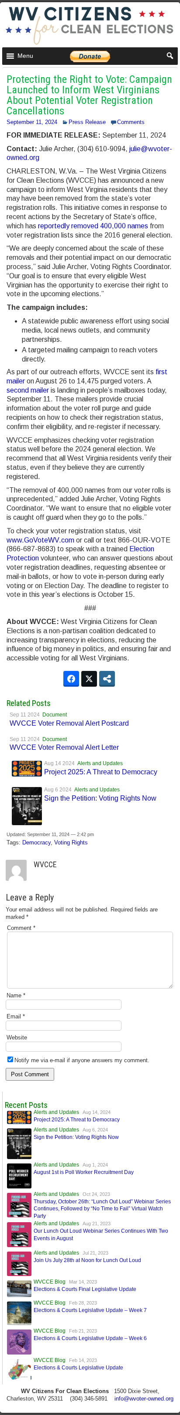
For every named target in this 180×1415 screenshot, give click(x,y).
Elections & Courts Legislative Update (78, 1368)
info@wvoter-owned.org (143, 1398)
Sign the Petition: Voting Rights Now (100, 798)
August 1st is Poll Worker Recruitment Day (84, 1172)
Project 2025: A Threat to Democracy (100, 772)
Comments (131, 122)
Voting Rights (71, 842)
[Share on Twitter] (89, 679)
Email (16, 1016)
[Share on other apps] (107, 679)
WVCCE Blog (50, 1282)
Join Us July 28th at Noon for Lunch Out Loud (87, 1260)
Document (54, 715)
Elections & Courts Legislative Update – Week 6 (90, 1338)
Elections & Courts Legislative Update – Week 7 (90, 1310)
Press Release (87, 122)
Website (17, 1037)
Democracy (36, 842)
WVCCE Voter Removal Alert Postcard (69, 723)
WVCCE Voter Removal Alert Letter (64, 747)
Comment (21, 928)
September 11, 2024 (32, 122)
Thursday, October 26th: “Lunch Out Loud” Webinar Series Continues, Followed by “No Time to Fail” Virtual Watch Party (102, 1209)
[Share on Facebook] (71, 679)
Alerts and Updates (100, 763)
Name (16, 995)
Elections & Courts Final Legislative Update (85, 1289)
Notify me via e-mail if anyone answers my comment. (81, 1060)
